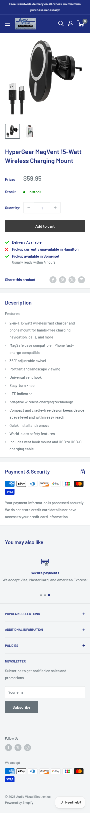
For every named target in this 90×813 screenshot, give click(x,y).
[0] (81, 23)
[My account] (70, 23)
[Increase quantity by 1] (55, 207)
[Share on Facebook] (53, 279)
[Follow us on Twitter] (18, 747)
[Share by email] (81, 279)
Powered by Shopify (19, 803)
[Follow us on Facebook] (8, 747)
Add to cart (45, 226)
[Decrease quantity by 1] (29, 207)
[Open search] (61, 23)
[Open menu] (7, 24)
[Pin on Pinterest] (62, 279)
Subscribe (21, 707)
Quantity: (12, 207)
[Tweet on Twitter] (72, 279)
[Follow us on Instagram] (27, 747)
